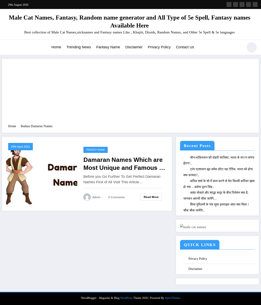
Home (56, 47)
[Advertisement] (130, 93)
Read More (151, 197)
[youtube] (255, 4)
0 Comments (116, 197)
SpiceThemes (172, 297)
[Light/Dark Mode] (252, 47)
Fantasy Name (108, 47)
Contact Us (185, 47)
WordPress (126, 297)
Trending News (78, 47)
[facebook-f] (229, 4)
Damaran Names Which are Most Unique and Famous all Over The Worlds (124, 164)
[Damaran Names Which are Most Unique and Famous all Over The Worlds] (41, 173)
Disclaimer (134, 47)
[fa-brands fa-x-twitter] (235, 4)
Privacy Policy (159, 47)
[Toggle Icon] (7, 48)
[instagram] (248, 4)
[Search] (238, 48)
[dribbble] (242, 4)
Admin (96, 197)
